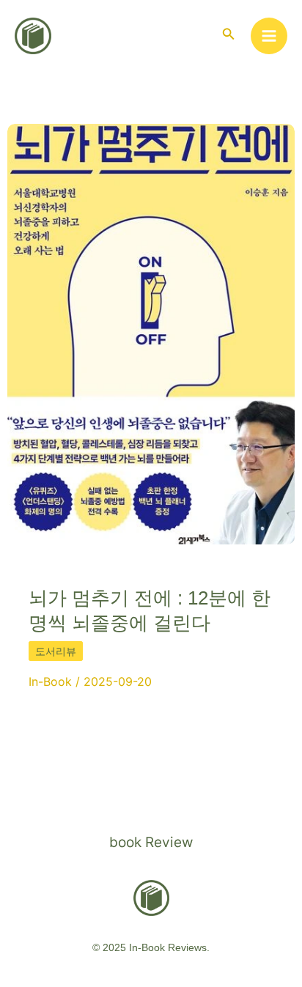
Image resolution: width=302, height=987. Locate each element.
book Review (151, 842)
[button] (228, 34)
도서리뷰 (55, 651)
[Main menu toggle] (269, 36)
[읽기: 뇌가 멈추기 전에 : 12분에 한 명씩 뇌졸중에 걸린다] (151, 333)
